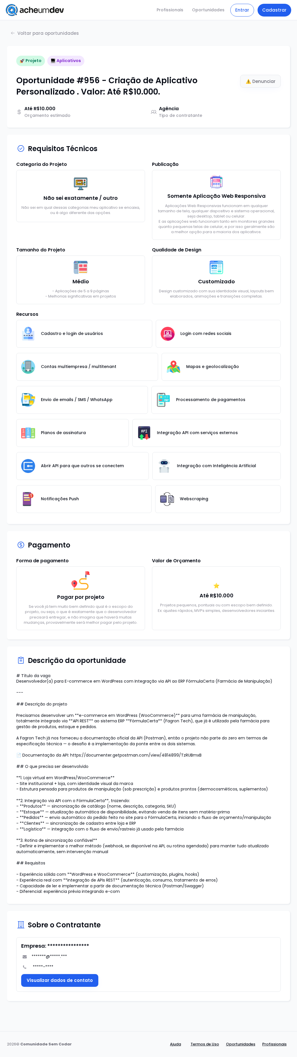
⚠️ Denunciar (261, 81)
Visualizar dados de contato (60, 980)
